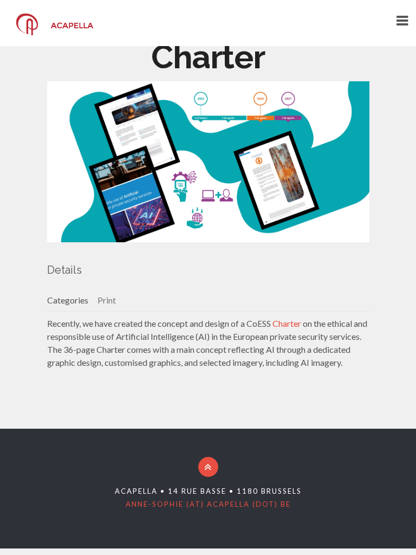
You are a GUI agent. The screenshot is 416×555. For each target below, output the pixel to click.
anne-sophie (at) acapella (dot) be (208, 504)
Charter (286, 323)
